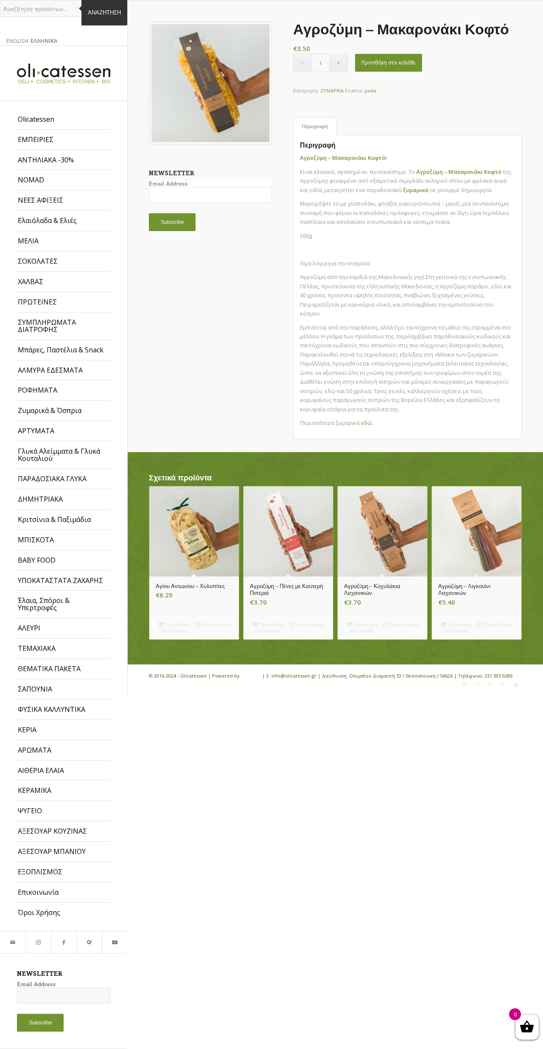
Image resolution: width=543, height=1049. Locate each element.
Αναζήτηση (104, 12)
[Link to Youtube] (114, 942)
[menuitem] (64, 119)
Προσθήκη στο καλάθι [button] (175, 627)
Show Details (215, 624)
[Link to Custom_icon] (89, 942)
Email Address (36, 984)
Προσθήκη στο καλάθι (388, 62)
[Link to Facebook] (63, 942)
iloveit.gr (251, 675)
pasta (370, 90)
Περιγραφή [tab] (315, 126)
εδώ (366, 423)
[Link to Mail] (12, 942)
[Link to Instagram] (38, 942)
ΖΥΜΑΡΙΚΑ (332, 90)
